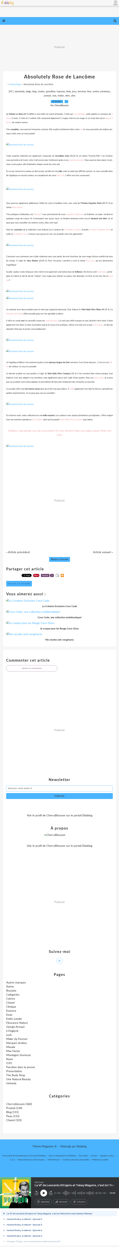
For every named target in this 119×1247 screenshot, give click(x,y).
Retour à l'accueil (59, 559)
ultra (73, 96)
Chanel (10, 1002)
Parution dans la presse (20, 1067)
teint (67, 96)
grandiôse (50, 92)
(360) (19, 1104)
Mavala (10, 1047)
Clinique (11, 1006)
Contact (94, 1156)
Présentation (14, 1071)
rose (54, 96)
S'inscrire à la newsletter (19, 584)
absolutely (19, 92)
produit (47, 96)
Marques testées (16, 1043)
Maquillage (15, 84)
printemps (105, 92)
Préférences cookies (100, 1160)
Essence (11, 1011)
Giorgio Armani (15, 1027)
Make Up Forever (17, 1039)
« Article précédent (18, 552)
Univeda (11, 1083)
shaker (61, 96)
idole (68, 92)
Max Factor (13, 1051)
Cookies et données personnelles (76, 1160)
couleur (41, 92)
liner (89, 92)
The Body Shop (15, 1075)
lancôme (82, 92)
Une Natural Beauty (18, 1079)
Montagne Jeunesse (18, 1055)
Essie (9, 1015)
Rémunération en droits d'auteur (31, 1160)
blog (34, 92)
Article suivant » (103, 552)
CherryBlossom (55, 815)
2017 (11, 92)
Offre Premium (54, 1160)
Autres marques (16, 982)
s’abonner (45, 1202)
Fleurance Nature (17, 1023)
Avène (10, 986)
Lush (9, 1035)
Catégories (12, 994)
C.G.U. (12, 1160)
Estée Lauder (14, 1019)
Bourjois (11, 990)
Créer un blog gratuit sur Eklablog (62, 1156)
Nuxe (9, 1059)
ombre (96, 92)
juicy (74, 92)
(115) (12, 1112)
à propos (81, 1202)
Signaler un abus (107, 1156)
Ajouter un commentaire (32, 668)
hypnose (61, 92)
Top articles (83, 1156)
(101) (14, 1120)
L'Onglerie (12, 1031)
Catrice (10, 998)
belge (28, 92)
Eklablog (82, 1146)
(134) (14, 1108)
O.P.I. (9, 1063)
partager (63, 1202)
